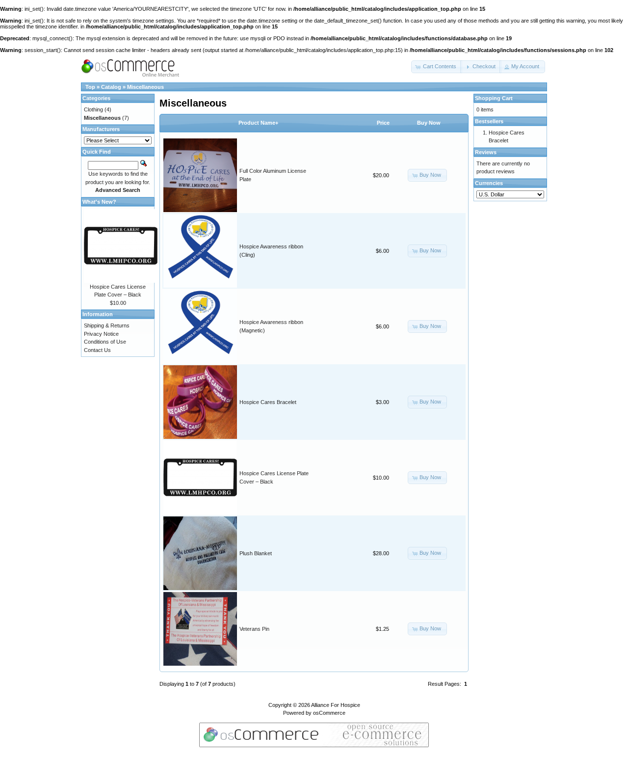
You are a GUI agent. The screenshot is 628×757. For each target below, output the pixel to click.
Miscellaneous (145, 87)
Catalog (111, 87)
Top (90, 87)
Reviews (486, 152)
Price (383, 123)
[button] (436, 66)
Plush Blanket (255, 553)
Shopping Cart (494, 98)
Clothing (93, 109)
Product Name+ (258, 123)
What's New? (99, 202)
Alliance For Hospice (335, 705)
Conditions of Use (105, 342)
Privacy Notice (101, 334)
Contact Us (97, 350)
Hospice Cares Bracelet (267, 402)
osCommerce (329, 713)
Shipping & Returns (107, 325)
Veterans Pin (254, 629)
